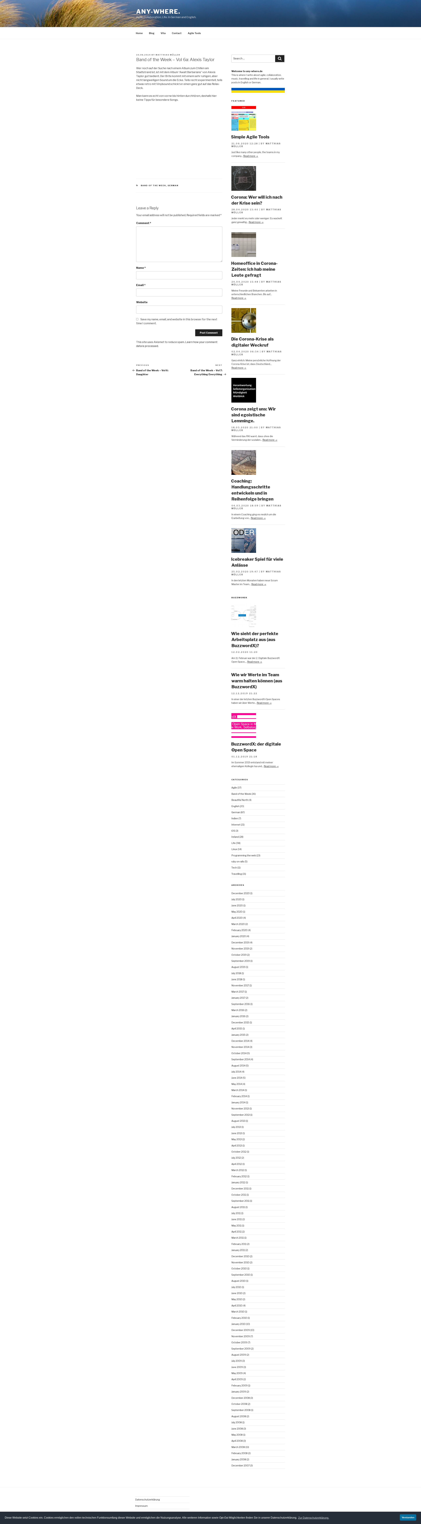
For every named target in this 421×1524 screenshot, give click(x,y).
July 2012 (236, 1157)
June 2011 (236, 1219)
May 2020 (236, 911)
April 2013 (236, 1145)
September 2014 (240, 1059)
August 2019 (238, 967)
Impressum (141, 1505)
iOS (233, 830)
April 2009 (237, 1379)
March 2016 (237, 1010)
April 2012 (236, 1164)
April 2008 (237, 1440)
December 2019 (240, 942)
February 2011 (238, 1244)
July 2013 (236, 1127)
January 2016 (238, 1016)
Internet (235, 824)
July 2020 (236, 899)
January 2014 (238, 1102)
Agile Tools (194, 33)
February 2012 (239, 1176)
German (173, 185)
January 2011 (238, 1250)
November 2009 (240, 1336)
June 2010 (236, 1293)
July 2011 (236, 1213)
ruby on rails (237, 861)
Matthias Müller (168, 55)
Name (141, 267)
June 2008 (237, 1428)
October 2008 (239, 1404)
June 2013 (236, 1133)
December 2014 (240, 1040)
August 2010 (238, 1280)
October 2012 (238, 1151)
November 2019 (240, 948)
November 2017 (240, 985)
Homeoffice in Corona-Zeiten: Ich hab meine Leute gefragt (254, 269)
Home (139, 33)
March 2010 (237, 1311)
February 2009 (239, 1385)
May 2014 (236, 1084)
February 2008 (239, 1453)
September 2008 (240, 1410)
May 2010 (236, 1299)
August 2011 (238, 1207)
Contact (177, 33)
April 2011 (236, 1231)
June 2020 (237, 905)
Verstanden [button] (408, 1517)
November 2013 (240, 1108)
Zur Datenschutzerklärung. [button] (313, 1517)
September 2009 (240, 1348)
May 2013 (236, 1139)
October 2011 (238, 1194)
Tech (234, 867)
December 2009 (240, 1330)
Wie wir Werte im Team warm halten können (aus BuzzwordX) (256, 680)
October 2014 (239, 1053)
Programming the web (243, 855)
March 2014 (237, 1090)
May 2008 (237, 1434)
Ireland (235, 836)
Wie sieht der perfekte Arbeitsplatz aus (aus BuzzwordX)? (254, 639)
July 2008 (236, 1422)
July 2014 (236, 1071)
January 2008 (238, 1459)
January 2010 (238, 1324)
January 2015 (238, 1034)
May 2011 (236, 1225)
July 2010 (236, 1287)
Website (142, 302)
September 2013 (240, 1114)
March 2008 (238, 1447)
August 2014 (238, 1065)
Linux (234, 849)
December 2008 (240, 1397)
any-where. (158, 11)
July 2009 (236, 1360)
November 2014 (240, 1047)
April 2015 (236, 1028)
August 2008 (238, 1416)
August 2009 (238, 1354)
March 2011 (237, 1237)
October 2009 (239, 1342)
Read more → (250, 156)
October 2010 (239, 1268)
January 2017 (238, 997)
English (235, 806)
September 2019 (240, 960)
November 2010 (240, 1262)
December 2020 (240, 893)
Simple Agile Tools (250, 136)
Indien (234, 818)
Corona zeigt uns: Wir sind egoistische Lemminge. (253, 414)
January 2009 (238, 1391)
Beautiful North (239, 800)
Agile (234, 787)
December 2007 (240, 1465)
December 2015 (240, 1022)
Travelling (236, 873)
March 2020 (238, 924)
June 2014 (236, 1077)
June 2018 (236, 979)
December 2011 (240, 1188)
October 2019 (239, 954)
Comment (143, 223)
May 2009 (237, 1373)
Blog (151, 33)
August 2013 (238, 1120)
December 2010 (240, 1256)
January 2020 (238, 936)
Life (233, 843)
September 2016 (240, 1004)
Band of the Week (153, 185)
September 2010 (240, 1274)
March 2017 (237, 991)
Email (141, 285)
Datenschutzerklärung (147, 1499)
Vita (163, 33)
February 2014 (239, 1096)
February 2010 (239, 1317)
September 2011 (240, 1200)
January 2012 (238, 1182)
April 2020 (237, 917)
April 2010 (236, 1305)
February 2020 (239, 930)
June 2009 (237, 1367)
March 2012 (237, 1170)
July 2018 (236, 973)
